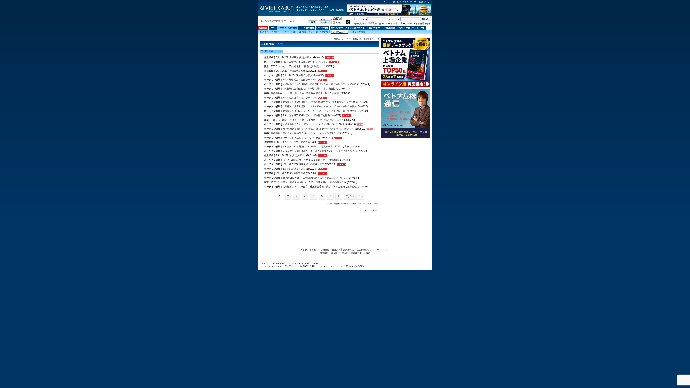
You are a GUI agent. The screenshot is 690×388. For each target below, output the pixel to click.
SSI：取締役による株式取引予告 (300, 62)
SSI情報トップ (305, 32)
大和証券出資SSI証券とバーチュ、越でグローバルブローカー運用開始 (320, 111)
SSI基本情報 (322, 32)
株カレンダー (336, 27)
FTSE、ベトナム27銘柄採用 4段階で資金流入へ (297, 66)
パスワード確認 (389, 23)
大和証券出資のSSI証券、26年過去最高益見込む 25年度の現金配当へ (320, 151)
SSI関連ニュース (339, 32)
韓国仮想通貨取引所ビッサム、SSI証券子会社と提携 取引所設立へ (318, 128)
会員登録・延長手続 (367, 23)
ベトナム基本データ (355, 27)
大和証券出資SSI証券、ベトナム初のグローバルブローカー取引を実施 (320, 106)
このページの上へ (371, 210)
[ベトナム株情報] (276, 12)
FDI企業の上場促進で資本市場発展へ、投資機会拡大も (311, 88)
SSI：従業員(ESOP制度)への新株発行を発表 (306, 115)
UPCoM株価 (322, 27)
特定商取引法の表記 (360, 253)
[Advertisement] (405, 165)
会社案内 (336, 249)
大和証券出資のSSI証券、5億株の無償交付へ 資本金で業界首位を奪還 (320, 102)
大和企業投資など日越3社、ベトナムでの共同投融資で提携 (314, 124)
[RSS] (338, 23)
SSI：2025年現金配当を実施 (298, 75)
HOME (273, 27)
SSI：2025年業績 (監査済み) (290, 155)
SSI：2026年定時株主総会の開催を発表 (304, 164)
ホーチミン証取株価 (287, 27)
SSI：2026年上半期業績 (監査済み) (294, 57)
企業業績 (268, 57)
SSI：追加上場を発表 (294, 97)
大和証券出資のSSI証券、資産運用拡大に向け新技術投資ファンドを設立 (321, 84)
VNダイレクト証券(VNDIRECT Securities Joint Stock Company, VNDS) (325, 266)
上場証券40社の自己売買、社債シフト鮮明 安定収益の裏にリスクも (307, 120)
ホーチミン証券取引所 (352, 39)
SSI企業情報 (359, 32)
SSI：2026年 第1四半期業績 (290, 142)
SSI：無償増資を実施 (294, 79)
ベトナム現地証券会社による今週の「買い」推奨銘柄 (311, 160)
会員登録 (263, 27)
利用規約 (324, 253)
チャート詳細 (289, 32)
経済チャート (375, 27)
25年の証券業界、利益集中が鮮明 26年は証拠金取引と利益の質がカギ (308, 182)
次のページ (353, 196)
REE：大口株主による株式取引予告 (301, 137)
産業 (266, 66)
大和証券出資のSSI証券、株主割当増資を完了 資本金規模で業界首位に (321, 186)
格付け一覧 (404, 27)
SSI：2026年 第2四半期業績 (290, 71)
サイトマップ (410, 2)
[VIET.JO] (337, 19)
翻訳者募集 (348, 249)
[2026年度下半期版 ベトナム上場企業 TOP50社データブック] (389, 15)
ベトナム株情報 (333, 39)
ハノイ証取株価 (306, 27)
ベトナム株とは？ (393, 2)
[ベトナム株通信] (405, 138)
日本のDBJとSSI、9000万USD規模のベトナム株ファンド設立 (315, 177)
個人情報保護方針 (339, 253)
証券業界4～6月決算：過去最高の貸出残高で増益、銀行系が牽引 (305, 93)
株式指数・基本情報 (270, 32)
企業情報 (390, 27)
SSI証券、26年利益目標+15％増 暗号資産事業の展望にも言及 (316, 146)
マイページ (419, 27)
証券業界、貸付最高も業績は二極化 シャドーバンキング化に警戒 (306, 133)
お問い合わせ (425, 2)
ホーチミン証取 (272, 62)
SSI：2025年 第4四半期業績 (290, 173)
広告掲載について (365, 249)
